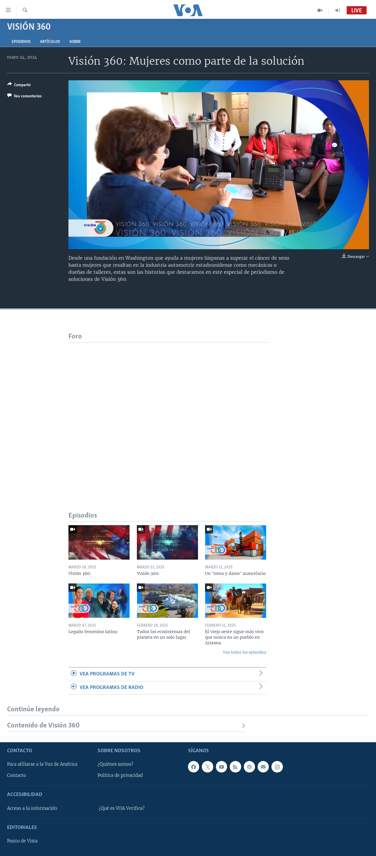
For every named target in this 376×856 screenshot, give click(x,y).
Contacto (16, 775)
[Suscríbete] (263, 766)
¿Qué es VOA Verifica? (122, 808)
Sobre (75, 42)
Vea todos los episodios (244, 652)
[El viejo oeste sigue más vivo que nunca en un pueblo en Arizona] (235, 600)
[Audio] (338, 10)
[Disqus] (169, 416)
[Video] (320, 10)
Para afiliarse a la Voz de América (42, 764)
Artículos (50, 42)
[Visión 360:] (99, 542)
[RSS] (235, 766)
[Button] (19, 85)
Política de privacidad (120, 775)
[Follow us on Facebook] (193, 766)
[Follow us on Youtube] (221, 766)
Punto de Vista (22, 841)
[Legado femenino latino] (99, 600)
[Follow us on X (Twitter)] (207, 766)
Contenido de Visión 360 (43, 725)
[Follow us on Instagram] (277, 766)
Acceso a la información (32, 808)
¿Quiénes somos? (115, 764)
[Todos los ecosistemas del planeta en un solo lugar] (167, 600)
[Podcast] (249, 766)
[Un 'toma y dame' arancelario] (235, 542)
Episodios (21, 42)
